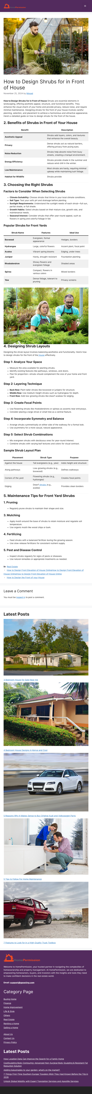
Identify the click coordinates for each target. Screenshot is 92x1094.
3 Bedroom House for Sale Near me (21, 680)
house (41, 355)
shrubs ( (43, 485)
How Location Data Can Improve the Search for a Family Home (34, 1059)
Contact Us (9, 1038)
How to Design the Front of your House (25, 577)
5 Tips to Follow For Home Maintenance (23, 879)
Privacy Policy (10, 1042)
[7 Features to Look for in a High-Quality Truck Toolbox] (46, 910)
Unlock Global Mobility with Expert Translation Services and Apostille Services (41, 1081)
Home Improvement (13, 1007)
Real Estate (12, 566)
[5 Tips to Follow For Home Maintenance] (46, 847)
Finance (7, 1003)
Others (7, 1015)
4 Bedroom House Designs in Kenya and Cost (25, 750)
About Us (8, 1034)
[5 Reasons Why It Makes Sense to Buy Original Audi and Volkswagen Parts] (46, 782)
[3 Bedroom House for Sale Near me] (46, 647)
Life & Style (9, 1011)
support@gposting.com (22, 982)
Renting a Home (11, 1023)
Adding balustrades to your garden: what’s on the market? (32, 1070)
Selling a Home (11, 1027)
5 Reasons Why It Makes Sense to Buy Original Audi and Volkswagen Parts (40, 816)
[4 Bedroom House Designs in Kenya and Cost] (46, 714)
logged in (20, 597)
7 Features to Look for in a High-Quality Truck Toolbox (30, 943)
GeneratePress (62, 1090)
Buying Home (10, 999)
